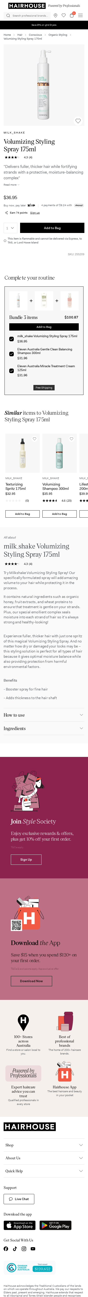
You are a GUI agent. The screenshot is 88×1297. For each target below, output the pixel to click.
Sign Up (26, 870)
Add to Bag (52, 228)
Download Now (31, 992)
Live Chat (22, 1210)
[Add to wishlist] (78, 121)
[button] (44, 85)
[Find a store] (55, 15)
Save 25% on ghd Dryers (44, 24)
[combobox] (10, 228)
